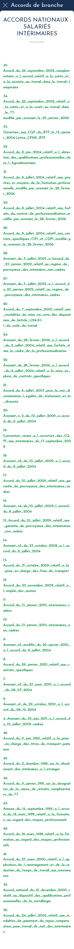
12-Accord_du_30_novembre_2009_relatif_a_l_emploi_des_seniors (37, 585)
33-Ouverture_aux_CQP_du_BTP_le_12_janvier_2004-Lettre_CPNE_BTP (36, 132)
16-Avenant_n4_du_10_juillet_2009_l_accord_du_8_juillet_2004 (37, 506)
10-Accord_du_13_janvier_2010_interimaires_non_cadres (36, 625)
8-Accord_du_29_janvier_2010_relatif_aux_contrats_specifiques (36, 665)
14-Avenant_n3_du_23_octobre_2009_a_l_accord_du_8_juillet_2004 (36, 546)
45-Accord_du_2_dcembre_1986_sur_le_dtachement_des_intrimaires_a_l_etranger (36, 764)
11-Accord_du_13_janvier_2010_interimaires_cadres (36, 605)
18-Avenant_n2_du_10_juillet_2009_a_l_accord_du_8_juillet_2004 (36, 461)
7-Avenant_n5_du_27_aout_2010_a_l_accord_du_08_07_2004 (37, 685)
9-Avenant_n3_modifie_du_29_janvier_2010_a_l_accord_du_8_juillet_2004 (36, 645)
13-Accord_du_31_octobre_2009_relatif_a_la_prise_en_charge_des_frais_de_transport (36, 566)
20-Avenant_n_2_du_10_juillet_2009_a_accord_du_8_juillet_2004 (36, 416)
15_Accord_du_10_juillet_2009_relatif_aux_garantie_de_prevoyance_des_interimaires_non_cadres (37, 526)
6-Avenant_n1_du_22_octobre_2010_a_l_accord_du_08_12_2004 (36, 704)
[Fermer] (5, 5)
